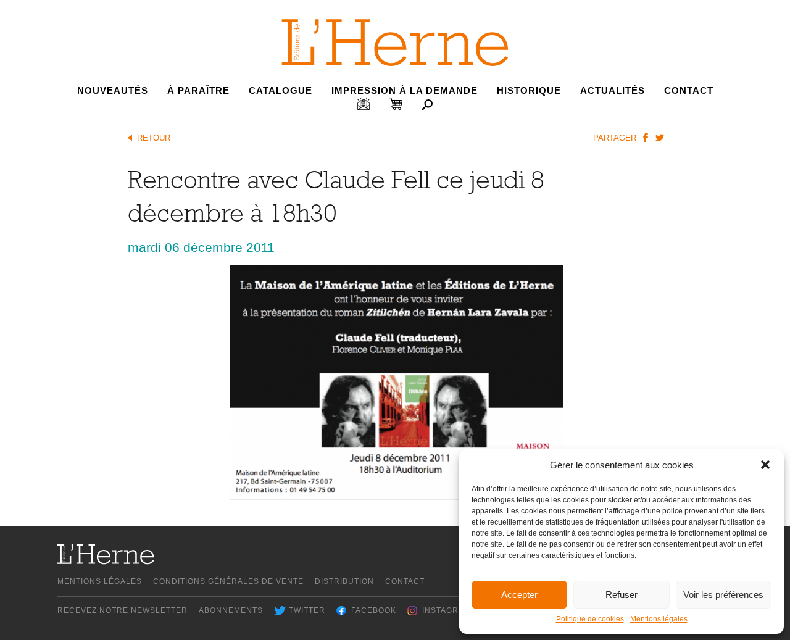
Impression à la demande (404, 90)
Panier (395, 104)
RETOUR (153, 138)
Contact (688, 90)
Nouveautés (112, 90)
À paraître (198, 90)
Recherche (427, 104)
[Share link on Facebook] (645, 137)
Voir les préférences (723, 594)
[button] (765, 465)
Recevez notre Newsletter (122, 610)
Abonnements (231, 610)
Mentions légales (659, 619)
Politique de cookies (590, 619)
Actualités (612, 90)
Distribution (344, 581)
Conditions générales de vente (228, 581)
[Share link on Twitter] (659, 137)
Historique (529, 90)
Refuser (621, 594)
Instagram (446, 610)
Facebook (373, 610)
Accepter (519, 594)
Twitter (307, 610)
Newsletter (363, 104)
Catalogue (280, 90)
